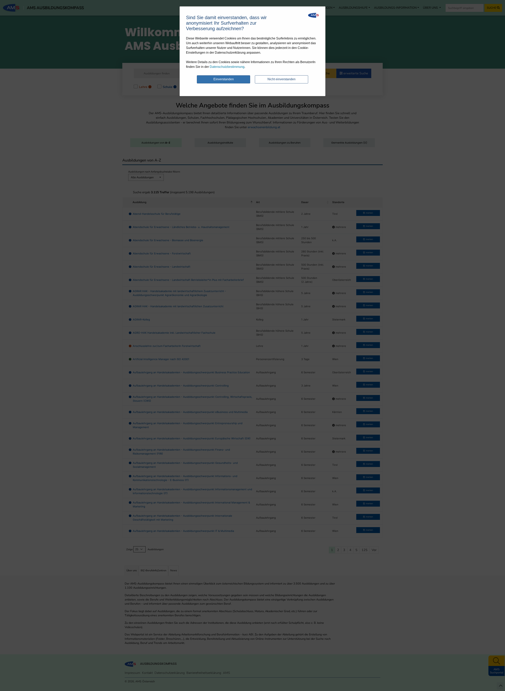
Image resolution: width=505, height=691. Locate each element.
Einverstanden (223, 79)
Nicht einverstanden (281, 79)
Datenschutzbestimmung (227, 66)
